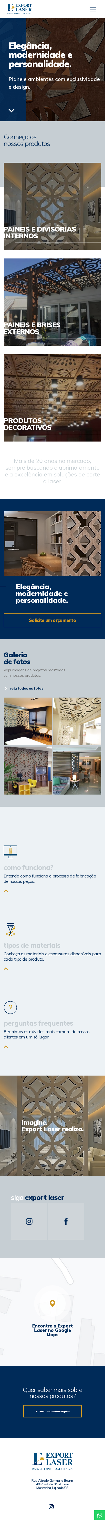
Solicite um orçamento (52, 620)
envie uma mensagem (52, 1411)
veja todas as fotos (26, 688)
